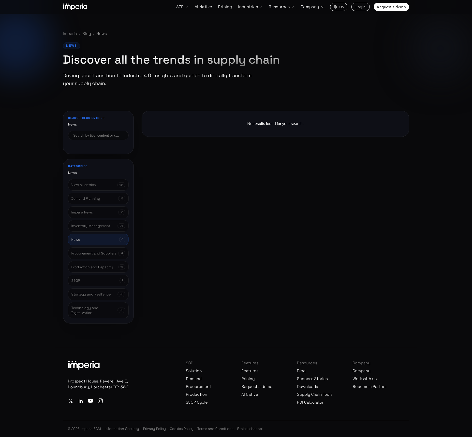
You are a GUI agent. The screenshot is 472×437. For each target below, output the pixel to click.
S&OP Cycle (197, 402)
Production (196, 394)
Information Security (122, 428)
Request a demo (391, 6)
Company (361, 370)
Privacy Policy (154, 428)
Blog (86, 33)
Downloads (307, 386)
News (71, 45)
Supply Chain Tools (314, 394)
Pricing (225, 6)
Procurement (198, 386)
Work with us (365, 378)
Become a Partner (370, 386)
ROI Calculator (310, 402)
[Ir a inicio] (75, 6)
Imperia (70, 33)
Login (360, 6)
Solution (194, 370)
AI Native (203, 6)
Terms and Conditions (215, 428)
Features (249, 370)
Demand (194, 378)
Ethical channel (250, 428)
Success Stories (312, 378)
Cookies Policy (181, 428)
